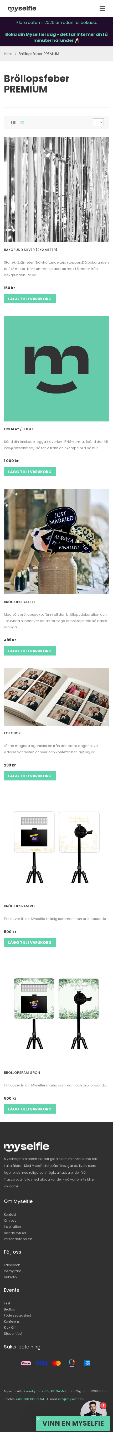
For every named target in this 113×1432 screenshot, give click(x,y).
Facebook (12, 1265)
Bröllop (9, 1309)
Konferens (12, 1321)
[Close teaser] (38, 1418)
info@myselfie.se (71, 1399)
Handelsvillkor (15, 1233)
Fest (7, 1303)
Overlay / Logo (18, 428)
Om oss (10, 1220)
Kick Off (10, 1327)
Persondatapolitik (18, 1239)
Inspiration (12, 1226)
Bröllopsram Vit (19, 906)
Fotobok (12, 733)
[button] (73, 1423)
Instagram (12, 1271)
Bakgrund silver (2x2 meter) (30, 249)
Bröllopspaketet (20, 601)
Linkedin (10, 1277)
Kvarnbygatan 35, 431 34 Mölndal (48, 1391)
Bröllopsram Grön (22, 1072)
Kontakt (10, 1214)
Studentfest (13, 1333)
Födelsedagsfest (17, 1315)
